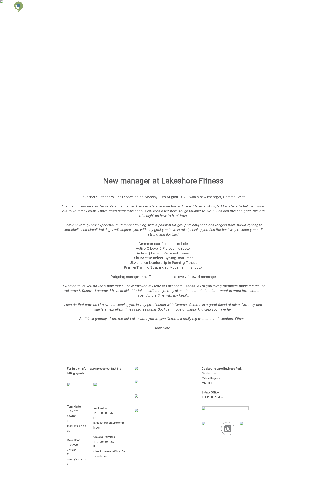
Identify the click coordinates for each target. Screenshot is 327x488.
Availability (225, 8)
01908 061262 (105, 442)
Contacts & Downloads (298, 8)
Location (245, 8)
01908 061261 (105, 413)
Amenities (203, 8)
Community (266, 8)
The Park (183, 8)
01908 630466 (214, 397)
